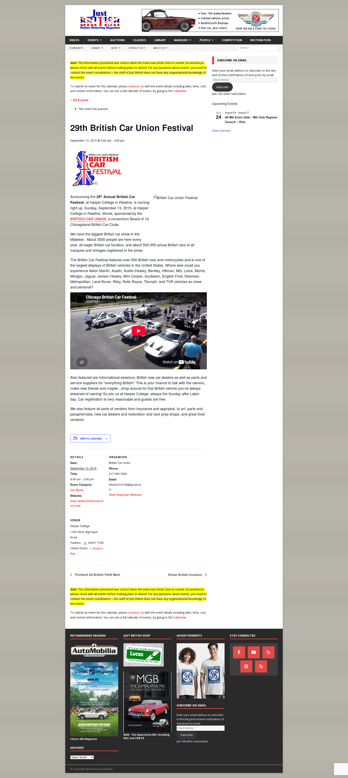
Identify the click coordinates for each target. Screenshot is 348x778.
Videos (74, 40)
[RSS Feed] (261, 666)
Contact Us (135, 47)
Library (160, 40)
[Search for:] (257, 48)
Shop (114, 47)
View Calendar (221, 130)
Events (93, 40)
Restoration (260, 40)
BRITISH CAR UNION (88, 218)
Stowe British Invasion (185, 574)
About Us (158, 47)
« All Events (79, 100)
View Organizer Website (125, 495)
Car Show (76, 490)
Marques (181, 40)
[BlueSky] (268, 652)
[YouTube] (254, 652)
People (205, 40)
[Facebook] (239, 652)
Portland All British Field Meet (97, 574)
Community (76, 47)
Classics (139, 40)
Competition (232, 40)
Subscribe (222, 87)
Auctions (117, 40)
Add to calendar (91, 438)
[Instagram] (246, 666)
